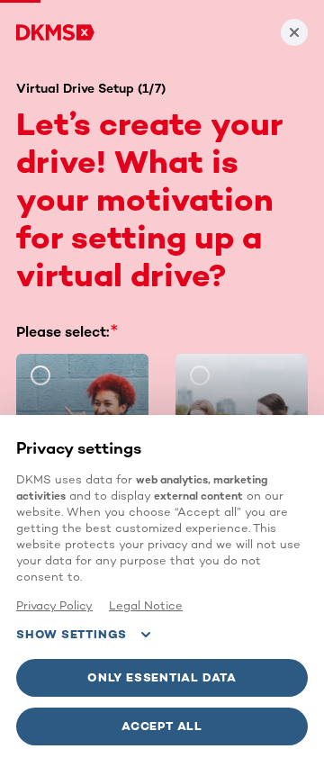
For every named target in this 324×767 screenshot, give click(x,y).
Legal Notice (146, 605)
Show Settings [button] (71, 634)
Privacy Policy (54, 605)
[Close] (294, 32)
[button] (162, 678)
